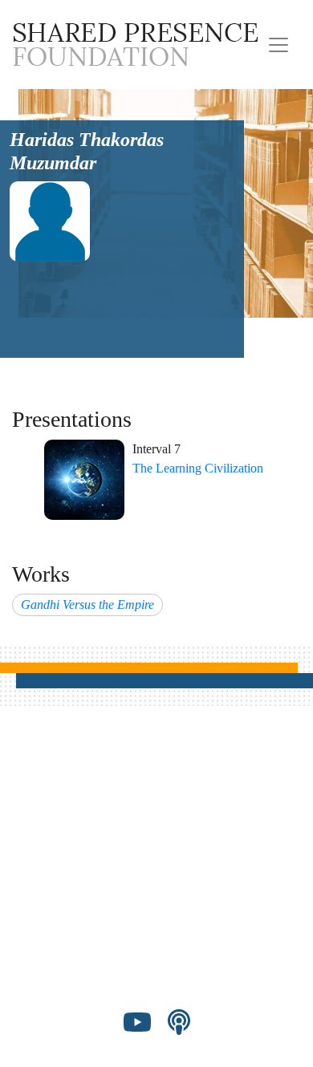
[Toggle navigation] (278, 45)
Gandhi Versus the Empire (87, 604)
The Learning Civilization (197, 468)
